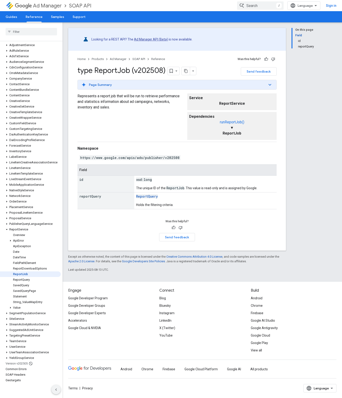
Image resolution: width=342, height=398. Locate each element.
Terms (73, 388)
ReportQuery (147, 196)
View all (256, 350)
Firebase (257, 313)
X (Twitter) (167, 328)
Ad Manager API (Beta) (151, 39)
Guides (11, 17)
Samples (57, 17)
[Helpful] (266, 59)
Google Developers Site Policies (143, 261)
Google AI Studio (263, 320)
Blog (162, 298)
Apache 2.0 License (81, 261)
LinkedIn (165, 320)
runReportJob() (232, 122)
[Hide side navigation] (56, 389)
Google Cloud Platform (201, 369)
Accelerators (77, 320)
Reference (34, 17)
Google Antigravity (264, 328)
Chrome (257, 305)
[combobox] (260, 5)
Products (98, 59)
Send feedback (259, 71)
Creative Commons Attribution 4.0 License (194, 256)
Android (256, 298)
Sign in (331, 5)
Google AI (234, 369)
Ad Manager (47, 6)
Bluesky (165, 305)
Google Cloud (260, 335)
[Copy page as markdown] (186, 71)
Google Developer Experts (87, 313)
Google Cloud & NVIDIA (84, 328)
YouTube (166, 335)
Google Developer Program (88, 298)
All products (259, 369)
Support (79, 17)
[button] (30, 45)
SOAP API (80, 6)
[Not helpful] (273, 59)
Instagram (166, 313)
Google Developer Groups (86, 305)
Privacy (87, 388)
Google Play (259, 343)
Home (81, 59)
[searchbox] (31, 31)
